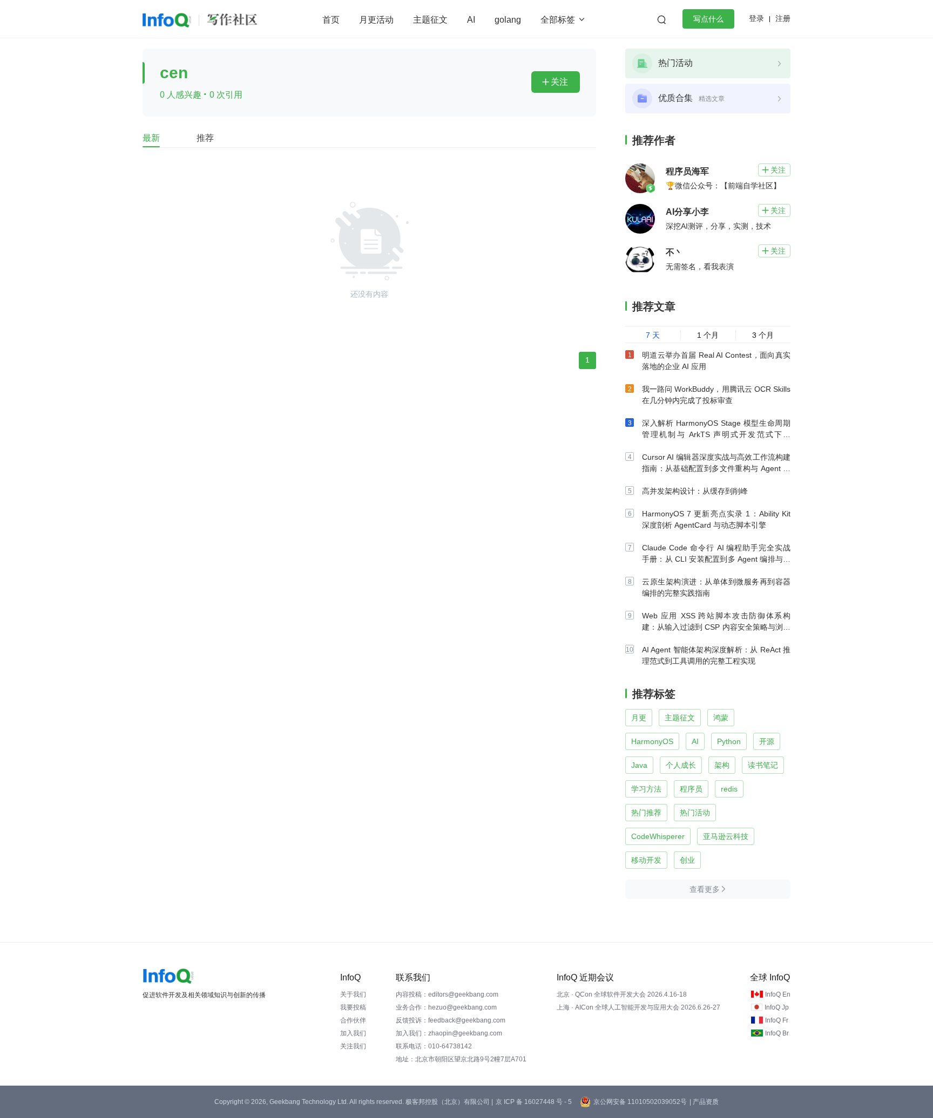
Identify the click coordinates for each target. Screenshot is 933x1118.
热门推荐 (646, 812)
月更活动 (376, 19)
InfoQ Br (777, 1033)
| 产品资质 (704, 1102)
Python (729, 741)
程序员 (691, 789)
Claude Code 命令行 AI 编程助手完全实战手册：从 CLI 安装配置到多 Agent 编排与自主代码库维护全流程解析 (716, 559)
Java (639, 765)
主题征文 (430, 19)
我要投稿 (353, 1007)
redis (729, 789)
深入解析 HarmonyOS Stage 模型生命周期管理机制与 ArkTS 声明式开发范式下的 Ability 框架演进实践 (716, 434)
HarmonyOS (652, 741)
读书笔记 (763, 765)
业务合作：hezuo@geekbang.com (446, 1007)
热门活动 (695, 812)
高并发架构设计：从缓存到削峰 (695, 491)
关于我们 (353, 994)
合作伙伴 (353, 1020)
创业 (687, 860)
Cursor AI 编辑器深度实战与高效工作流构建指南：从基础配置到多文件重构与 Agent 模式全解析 (716, 468)
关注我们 (353, 1046)
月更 (638, 717)
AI (471, 19)
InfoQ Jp (777, 1007)
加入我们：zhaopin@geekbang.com (449, 1033)
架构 (721, 765)
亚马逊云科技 (725, 836)
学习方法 (646, 789)
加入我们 (353, 1033)
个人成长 (681, 765)
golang (508, 19)
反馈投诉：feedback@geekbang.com (450, 1020)
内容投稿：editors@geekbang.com (447, 994)
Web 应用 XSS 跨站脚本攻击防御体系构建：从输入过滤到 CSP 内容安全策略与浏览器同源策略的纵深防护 (716, 627)
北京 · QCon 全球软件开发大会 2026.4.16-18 (622, 994)
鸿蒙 (720, 717)
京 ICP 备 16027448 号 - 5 (534, 1102)
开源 (766, 741)
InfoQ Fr (776, 1020)
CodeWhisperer (658, 836)
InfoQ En (777, 994)
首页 (331, 19)
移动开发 (646, 860)
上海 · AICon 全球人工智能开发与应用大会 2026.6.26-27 (638, 1007)
